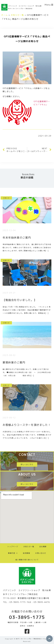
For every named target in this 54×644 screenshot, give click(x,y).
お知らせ (6, 198)
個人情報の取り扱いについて (27, 560)
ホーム (4, 15)
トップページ (12, 546)
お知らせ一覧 (17, 15)
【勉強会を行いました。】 (20, 300)
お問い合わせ (40, 553)
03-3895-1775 (27, 617)
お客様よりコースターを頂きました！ (27, 425)
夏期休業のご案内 (14, 362)
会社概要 (42, 546)
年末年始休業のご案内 (17, 237)
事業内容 (11, 553)
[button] (49, 5)
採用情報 (26, 553)
